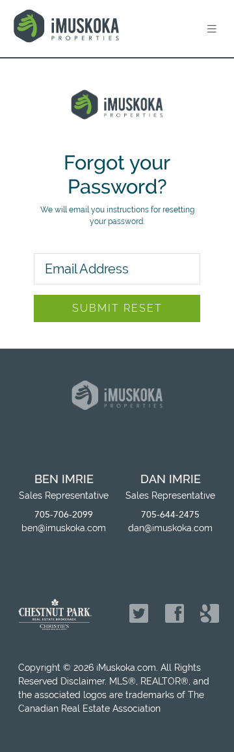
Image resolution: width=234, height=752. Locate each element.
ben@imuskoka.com (63, 528)
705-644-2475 (170, 514)
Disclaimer (82, 681)
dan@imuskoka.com (170, 528)
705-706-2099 (63, 514)
